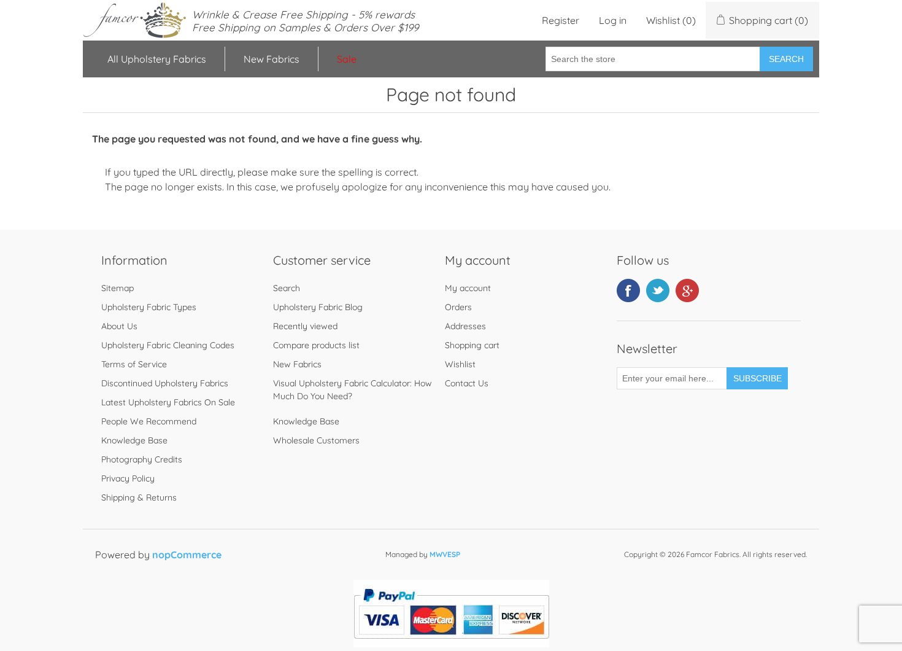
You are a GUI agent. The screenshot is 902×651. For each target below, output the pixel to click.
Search (786, 59)
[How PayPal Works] (451, 643)
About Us (119, 326)
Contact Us (466, 383)
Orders (458, 307)
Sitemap (117, 288)
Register (560, 20)
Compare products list (316, 345)
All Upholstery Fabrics (156, 59)
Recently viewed (305, 326)
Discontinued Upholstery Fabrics (164, 383)
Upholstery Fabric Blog (318, 307)
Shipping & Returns (139, 497)
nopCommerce (187, 554)
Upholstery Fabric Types (148, 307)
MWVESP (445, 554)
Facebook (628, 290)
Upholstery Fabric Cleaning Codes (167, 345)
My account (468, 288)
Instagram (687, 290)
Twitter (657, 290)
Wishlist (460, 364)
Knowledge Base (134, 440)
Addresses (465, 326)
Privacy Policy (128, 478)
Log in (612, 20)
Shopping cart (472, 345)
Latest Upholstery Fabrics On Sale (168, 402)
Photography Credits (141, 459)
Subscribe (757, 378)
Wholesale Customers (316, 440)
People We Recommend (148, 421)
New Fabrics (271, 59)
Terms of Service (134, 364)
